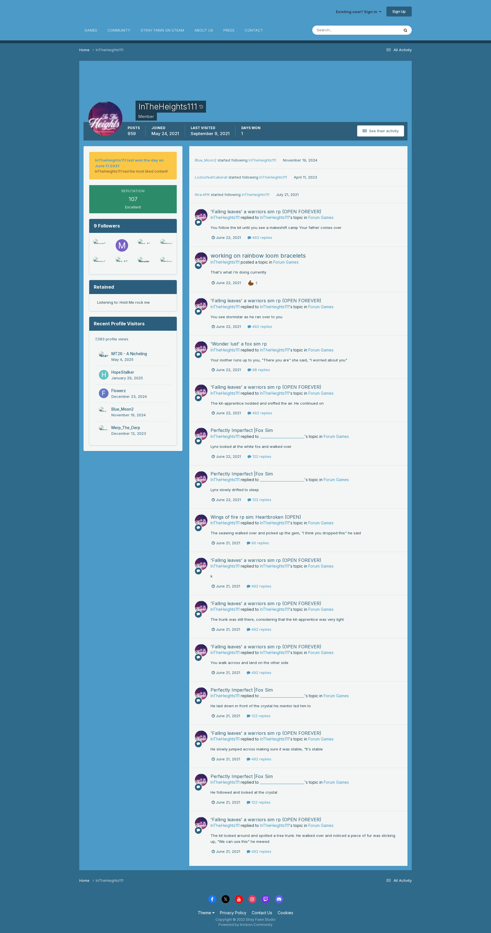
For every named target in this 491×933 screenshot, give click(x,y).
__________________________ (282, 436)
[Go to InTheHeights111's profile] (201, 215)
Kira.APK (202, 194)
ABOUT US (203, 30)
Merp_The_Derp (125, 427)
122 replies (261, 456)
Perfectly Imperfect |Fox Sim (242, 430)
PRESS (228, 30)
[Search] (405, 30)
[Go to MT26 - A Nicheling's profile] (104, 356)
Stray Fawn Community (113, 11)
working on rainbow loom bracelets (258, 255)
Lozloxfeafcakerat (211, 177)
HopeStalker (122, 372)
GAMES (90, 30)
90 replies (259, 543)
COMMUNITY (118, 30)
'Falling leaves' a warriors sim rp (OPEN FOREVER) (266, 211)
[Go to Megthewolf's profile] (122, 245)
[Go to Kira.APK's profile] (122, 263)
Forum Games (321, 217)
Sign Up (399, 11)
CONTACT (254, 30)
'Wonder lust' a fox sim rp (239, 344)
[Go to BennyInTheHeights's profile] (99, 263)
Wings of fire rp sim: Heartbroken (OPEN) (256, 517)
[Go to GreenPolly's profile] (99, 245)
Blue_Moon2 (122, 409)
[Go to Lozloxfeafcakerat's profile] (166, 245)
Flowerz (118, 390)
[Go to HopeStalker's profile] (104, 375)
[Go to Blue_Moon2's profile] (144, 245)
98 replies (260, 369)
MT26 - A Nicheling (129, 353)
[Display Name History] (201, 107)
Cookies (285, 912)
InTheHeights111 (262, 160)
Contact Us (262, 912)
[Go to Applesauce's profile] (166, 263)
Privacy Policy (233, 912)
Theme (205, 912)
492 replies (261, 237)
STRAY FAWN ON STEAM (162, 30)
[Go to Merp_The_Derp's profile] (104, 430)
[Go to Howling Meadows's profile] (144, 263)
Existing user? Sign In (357, 11)
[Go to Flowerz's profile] (104, 393)
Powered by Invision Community (245, 924)
